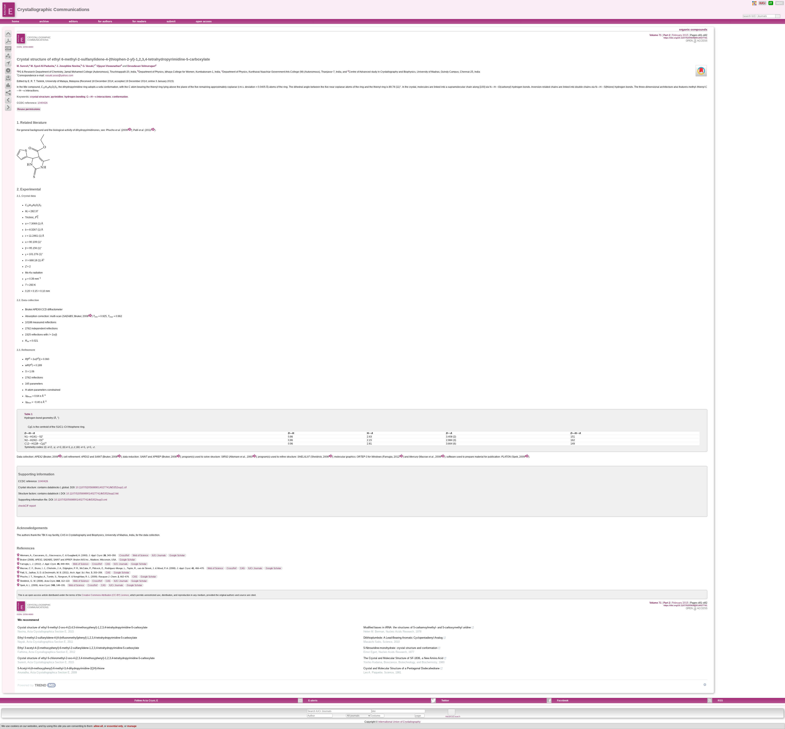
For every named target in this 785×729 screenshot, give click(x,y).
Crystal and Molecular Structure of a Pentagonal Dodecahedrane (401, 668)
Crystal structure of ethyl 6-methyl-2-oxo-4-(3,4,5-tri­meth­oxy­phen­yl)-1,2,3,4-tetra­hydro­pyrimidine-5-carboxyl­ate (82, 627)
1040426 (43, 102)
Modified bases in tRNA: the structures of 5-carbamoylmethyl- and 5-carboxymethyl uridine (417, 627)
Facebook (563, 700)
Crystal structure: (27, 487)
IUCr (762, 3)
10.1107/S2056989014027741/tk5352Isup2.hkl (92, 493)
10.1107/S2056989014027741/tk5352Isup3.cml (80, 499)
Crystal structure (31, 59)
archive (44, 21)
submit (171, 21)
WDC (779, 3)
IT (770, 3)
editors (73, 21)
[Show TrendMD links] (704, 684)
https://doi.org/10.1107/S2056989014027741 (685, 38)
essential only (115, 726)
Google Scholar (177, 555)
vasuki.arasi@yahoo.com (59, 75)
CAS (107, 564)
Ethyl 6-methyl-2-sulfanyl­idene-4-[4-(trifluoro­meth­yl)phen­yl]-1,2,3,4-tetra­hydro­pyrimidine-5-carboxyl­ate (77, 637)
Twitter (445, 700)
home (16, 21)
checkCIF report (27, 505)
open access (204, 21)
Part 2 (666, 35)
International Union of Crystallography (399, 721)
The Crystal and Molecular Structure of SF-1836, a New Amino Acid (403, 658)
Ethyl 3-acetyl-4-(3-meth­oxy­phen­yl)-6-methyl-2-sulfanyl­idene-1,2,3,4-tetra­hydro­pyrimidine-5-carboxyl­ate (78, 647)
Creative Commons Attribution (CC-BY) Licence (105, 595)
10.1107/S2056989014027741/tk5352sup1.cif (101, 487)
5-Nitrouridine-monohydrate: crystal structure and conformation (400, 647)
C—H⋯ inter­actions (98, 96)
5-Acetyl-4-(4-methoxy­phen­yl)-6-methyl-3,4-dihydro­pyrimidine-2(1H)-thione (61, 668)
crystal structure (40, 96)
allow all (98, 726)
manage (132, 726)
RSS (720, 700)
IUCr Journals (159, 555)
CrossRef (124, 555)
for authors (105, 21)
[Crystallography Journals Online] (754, 3)
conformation (120, 96)
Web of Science (140, 555)
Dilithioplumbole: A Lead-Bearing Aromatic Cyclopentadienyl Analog (403, 637)
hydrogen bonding (74, 96)
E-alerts (312, 700)
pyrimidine (57, 96)
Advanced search (452, 717)
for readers (139, 21)
